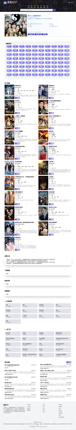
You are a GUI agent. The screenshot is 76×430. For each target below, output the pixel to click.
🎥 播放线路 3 (44, 34)
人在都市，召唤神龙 (20, 116)
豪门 (53, 102)
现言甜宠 (6, 374)
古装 (51, 117)
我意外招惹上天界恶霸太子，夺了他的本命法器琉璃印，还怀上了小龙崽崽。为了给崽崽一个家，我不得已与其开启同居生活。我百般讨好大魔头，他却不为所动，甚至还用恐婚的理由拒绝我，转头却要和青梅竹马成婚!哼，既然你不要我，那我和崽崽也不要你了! (26, 246)
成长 (51, 133)
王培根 (53, 89)
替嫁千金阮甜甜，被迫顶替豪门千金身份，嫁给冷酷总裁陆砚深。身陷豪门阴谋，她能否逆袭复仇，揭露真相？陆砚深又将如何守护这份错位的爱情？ (26, 170)
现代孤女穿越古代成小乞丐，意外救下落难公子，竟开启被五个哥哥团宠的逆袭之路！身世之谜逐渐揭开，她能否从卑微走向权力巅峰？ (60, 125)
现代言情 (41, 368)
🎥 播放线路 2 (37, 34)
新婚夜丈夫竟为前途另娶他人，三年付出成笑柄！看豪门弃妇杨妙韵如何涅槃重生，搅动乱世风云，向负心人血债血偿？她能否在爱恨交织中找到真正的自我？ (60, 231)
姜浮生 (52, 212)
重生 (5, 367)
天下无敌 (45, 392)
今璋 (22, 196)
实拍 (7, 367)
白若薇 (59, 212)
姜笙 (52, 121)
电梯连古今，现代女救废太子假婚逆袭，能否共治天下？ (25, 200)
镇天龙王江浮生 (53, 207)
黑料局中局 (18, 85)
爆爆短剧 (53, 134)
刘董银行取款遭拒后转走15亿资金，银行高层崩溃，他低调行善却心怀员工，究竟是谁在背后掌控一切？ (25, 109)
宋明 (55, 196)
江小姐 (56, 106)
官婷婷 (59, 227)
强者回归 (41, 392)
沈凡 (52, 151)
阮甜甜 (22, 166)
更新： (16, 93)
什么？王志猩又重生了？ (9, 378)
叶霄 (18, 121)
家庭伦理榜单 (61, 417)
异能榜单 (60, 406)
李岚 (25, 151)
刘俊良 (33, 166)
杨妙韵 (52, 227)
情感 (51, 163)
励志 (53, 133)
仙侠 (18, 178)
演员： (16, 89)
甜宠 (33, 23)
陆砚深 (26, 166)
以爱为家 (51, 161)
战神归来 (51, 131)
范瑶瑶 (54, 26)
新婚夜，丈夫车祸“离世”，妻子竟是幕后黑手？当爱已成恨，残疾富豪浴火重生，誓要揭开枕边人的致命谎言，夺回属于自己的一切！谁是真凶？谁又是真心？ (26, 155)
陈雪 (24, 90)
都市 (35, 23)
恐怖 (51, 178)
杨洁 (19, 180)
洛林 (52, 136)
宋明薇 (19, 166)
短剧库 (60, 410)
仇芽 (55, 181)
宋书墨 (29, 166)
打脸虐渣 (45, 368)
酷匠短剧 (53, 150)
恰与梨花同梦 (18, 161)
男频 (59, 408)
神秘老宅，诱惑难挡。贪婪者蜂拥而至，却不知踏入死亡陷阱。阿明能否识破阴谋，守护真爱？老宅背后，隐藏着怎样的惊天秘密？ (60, 186)
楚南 (30, 90)
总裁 (18, 102)
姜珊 (55, 151)
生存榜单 (60, 411)
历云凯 (26, 136)
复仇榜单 (60, 413)
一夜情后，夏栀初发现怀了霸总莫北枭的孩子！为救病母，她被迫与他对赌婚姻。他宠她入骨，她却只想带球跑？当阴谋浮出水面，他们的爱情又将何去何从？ (26, 140)
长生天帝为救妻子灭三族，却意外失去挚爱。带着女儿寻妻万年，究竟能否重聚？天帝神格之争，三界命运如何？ (25, 186)
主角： (16, 91)
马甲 (47, 368)
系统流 (16, 224)
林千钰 (19, 92)
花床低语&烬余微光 (20, 146)
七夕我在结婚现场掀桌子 (55, 101)
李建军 (52, 106)
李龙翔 (19, 151)
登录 (69, 2)
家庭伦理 (9, 374)
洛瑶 (55, 136)
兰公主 (55, 91)
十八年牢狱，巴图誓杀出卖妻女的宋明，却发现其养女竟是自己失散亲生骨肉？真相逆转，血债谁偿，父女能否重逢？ (60, 201)
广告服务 (29, 404)
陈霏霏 (56, 26)
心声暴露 (19, 224)
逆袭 (18, 87)
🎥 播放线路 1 (30, 34)
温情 (53, 163)
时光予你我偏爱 (19, 131)
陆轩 (18, 90)
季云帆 (56, 227)
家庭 (49, 133)
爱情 (31, 23)
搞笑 (51, 87)
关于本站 (29, 406)
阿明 (52, 181)
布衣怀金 (17, 101)
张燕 (27, 90)
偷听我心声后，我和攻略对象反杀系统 (24, 222)
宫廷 (44, 411)
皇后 (11, 392)
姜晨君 (56, 212)
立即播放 (17, 97)
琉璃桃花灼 (18, 237)
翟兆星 (53, 104)
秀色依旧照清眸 (53, 222)
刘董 (18, 105)
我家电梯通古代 (19, 192)
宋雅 (57, 196)
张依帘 (21, 90)
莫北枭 (19, 136)
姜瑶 (57, 151)
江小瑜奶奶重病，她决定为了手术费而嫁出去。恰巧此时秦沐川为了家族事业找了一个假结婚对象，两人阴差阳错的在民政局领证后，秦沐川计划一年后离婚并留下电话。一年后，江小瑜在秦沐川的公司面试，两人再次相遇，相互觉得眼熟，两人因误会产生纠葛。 (55, 366)
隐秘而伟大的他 (53, 146)
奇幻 (18, 117)
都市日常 (8, 398)
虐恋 (18, 239)
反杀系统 (22, 224)
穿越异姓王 (51, 85)
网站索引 (60, 404)
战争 (53, 224)
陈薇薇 (25, 182)
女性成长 (45, 380)
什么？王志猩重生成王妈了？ (10, 366)
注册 (72, 2)
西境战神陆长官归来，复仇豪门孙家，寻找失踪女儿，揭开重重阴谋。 (26, 216)
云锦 (63, 212)
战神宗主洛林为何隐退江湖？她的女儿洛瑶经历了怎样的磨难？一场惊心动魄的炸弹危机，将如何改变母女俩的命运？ (60, 140)
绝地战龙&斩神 (19, 207)
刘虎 (58, 91)
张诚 (52, 91)
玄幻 (38, 23)
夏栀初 (22, 136)
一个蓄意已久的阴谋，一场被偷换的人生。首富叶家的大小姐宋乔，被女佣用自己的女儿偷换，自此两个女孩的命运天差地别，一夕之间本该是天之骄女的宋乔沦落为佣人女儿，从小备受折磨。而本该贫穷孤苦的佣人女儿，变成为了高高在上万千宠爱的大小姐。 (20, 372)
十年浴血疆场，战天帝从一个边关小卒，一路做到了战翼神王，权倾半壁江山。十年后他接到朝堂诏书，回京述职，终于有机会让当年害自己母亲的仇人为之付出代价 (55, 390)
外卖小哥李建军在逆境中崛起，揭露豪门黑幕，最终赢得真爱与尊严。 (60, 110)
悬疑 (49, 178)
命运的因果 (51, 192)
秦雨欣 (22, 212)
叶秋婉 (22, 151)
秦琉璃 (21, 121)
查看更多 (69, 362)
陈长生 (19, 182)
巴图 (52, 196)
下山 (40, 23)
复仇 (16, 87)
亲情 (46, 374)
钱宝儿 (19, 196)
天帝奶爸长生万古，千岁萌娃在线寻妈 (24, 177)
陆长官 (19, 212)
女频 (59, 415)
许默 (55, 121)
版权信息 (29, 408)
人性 (53, 178)
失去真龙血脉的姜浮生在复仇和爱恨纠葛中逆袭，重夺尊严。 (59, 215)
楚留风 (52, 26)
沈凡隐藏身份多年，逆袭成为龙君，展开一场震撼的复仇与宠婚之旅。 (60, 155)
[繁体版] (28, 410)
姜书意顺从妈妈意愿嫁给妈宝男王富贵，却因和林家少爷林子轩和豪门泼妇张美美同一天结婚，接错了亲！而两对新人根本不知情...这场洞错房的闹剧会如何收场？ (55, 397)
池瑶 (22, 182)
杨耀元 (33, 90)
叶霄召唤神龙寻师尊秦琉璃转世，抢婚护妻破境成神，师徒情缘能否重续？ (26, 125)
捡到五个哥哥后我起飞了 (55, 116)
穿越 (49, 87)
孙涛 (25, 212)
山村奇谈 (51, 177)
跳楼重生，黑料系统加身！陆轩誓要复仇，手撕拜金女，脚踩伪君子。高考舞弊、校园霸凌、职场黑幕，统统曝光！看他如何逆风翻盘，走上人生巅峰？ (26, 96)
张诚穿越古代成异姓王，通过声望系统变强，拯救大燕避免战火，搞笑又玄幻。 (59, 95)
